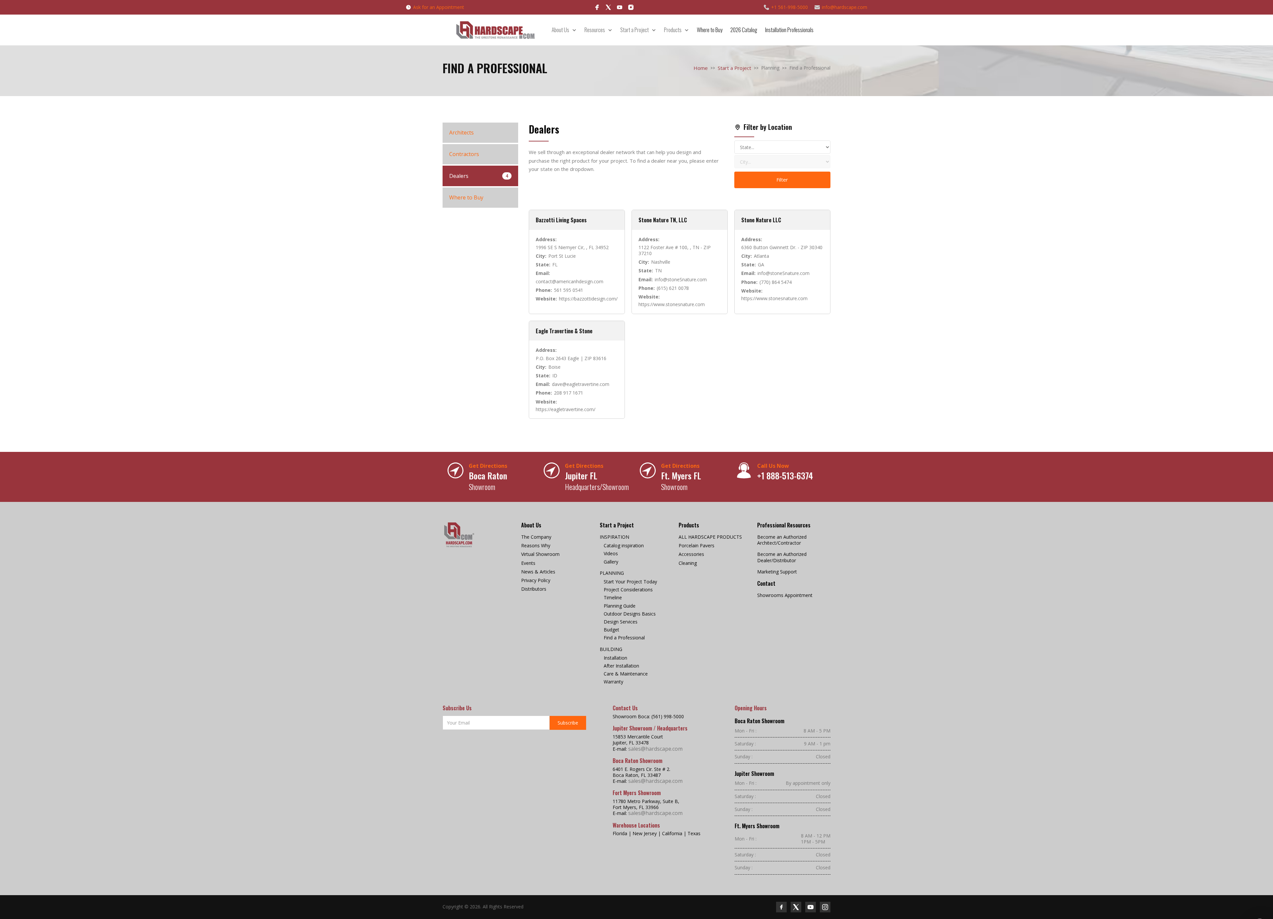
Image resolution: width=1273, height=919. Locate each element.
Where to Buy (709, 30)
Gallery (611, 562)
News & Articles (538, 572)
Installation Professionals (789, 30)
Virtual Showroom (540, 554)
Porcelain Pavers (696, 546)
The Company (536, 537)
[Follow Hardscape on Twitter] (796, 907)
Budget (611, 630)
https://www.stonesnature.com (671, 304)
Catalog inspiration (624, 546)
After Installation (621, 666)
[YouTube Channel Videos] (620, 7)
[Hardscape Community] (608, 7)
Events (528, 563)
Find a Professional (624, 638)
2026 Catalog (743, 30)
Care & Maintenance (626, 674)
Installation (615, 658)
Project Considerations (628, 590)
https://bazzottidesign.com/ (588, 298)
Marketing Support (777, 572)
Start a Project (734, 68)
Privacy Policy (535, 580)
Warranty (613, 682)
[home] (495, 30)
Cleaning (688, 563)
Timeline (613, 598)
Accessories (691, 554)
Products (673, 30)
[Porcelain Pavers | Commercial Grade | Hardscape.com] (459, 535)
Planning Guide (620, 606)
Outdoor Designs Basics (630, 614)
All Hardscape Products (710, 537)
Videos (611, 554)
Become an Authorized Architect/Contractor (782, 540)
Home (701, 68)
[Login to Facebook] (597, 7)
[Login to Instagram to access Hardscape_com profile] (631, 7)
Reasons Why (535, 546)
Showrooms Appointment (785, 595)
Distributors (533, 589)
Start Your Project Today (630, 582)
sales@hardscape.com (655, 748)
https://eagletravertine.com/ (565, 409)
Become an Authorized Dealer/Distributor (782, 557)
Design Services (620, 622)
